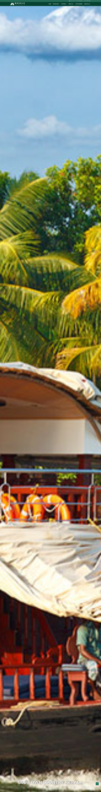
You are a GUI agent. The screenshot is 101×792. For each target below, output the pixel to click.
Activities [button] (63, 4)
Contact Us (87, 4)
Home (50, 4)
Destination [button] (56, 4)
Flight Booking (79, 4)
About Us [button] (71, 4)
